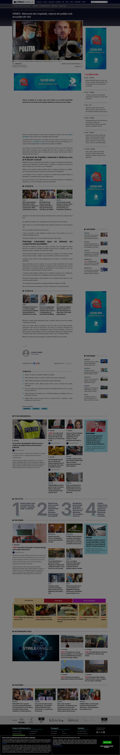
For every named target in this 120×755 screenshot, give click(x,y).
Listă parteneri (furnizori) (57, 745)
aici (10, 749)
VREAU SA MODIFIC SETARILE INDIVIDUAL (106, 746)
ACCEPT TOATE (107, 742)
